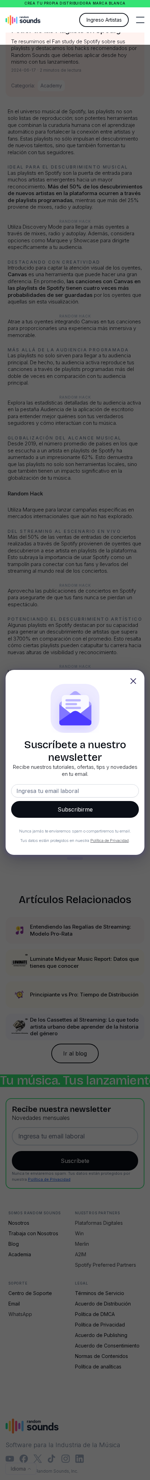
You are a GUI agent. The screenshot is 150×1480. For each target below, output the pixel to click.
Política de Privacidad (109, 840)
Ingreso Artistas (104, 20)
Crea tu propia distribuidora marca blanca (75, 3)
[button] (140, 20)
